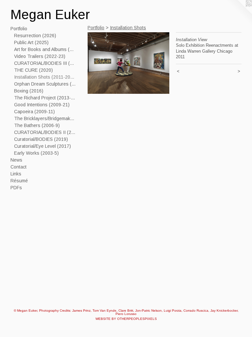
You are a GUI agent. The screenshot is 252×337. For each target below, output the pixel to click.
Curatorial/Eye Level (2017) (42, 146)
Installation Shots (128, 27)
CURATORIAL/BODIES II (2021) (45, 132)
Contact (18, 166)
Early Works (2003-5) (36, 153)
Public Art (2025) (31, 42)
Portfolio (18, 28)
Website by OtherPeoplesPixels (126, 319)
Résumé (19, 180)
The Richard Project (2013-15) (45, 97)
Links (15, 173)
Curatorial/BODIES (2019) (41, 139)
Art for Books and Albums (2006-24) (45, 49)
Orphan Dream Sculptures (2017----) (45, 84)
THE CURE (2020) (33, 70)
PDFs (16, 187)
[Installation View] (128, 63)
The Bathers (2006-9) (37, 125)
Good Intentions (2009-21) (42, 104)
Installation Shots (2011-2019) (45, 77)
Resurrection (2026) (35, 35)
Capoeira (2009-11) (34, 111)
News (16, 160)
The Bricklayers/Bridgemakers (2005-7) (45, 118)
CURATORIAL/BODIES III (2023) (45, 63)
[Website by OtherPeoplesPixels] (239, 13)
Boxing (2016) (28, 90)
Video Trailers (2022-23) (39, 56)
